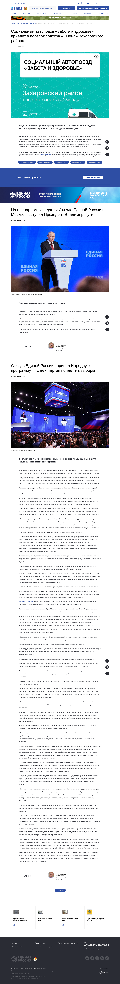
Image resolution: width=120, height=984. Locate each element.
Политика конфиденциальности (20, 975)
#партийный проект (61, 162)
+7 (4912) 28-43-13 (96, 945)
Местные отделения (59, 13)
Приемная (74, 13)
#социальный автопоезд (27, 162)
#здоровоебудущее (77, 162)
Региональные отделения (68, 943)
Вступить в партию (103, 13)
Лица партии (26, 13)
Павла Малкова (45, 154)
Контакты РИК (17, 947)
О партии (13, 13)
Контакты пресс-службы (44, 947)
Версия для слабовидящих (101, 3)
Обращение (66, 8)
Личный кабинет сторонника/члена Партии (93, 8)
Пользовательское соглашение (20, 973)
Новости (32, 23)
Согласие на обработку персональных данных (24, 978)
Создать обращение (93, 177)
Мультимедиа (87, 13)
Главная (13, 23)
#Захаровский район (94, 162)
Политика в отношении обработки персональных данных (28, 976)
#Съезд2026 (60, 890)
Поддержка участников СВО (60, 17)
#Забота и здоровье (45, 162)
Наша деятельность (41, 13)
